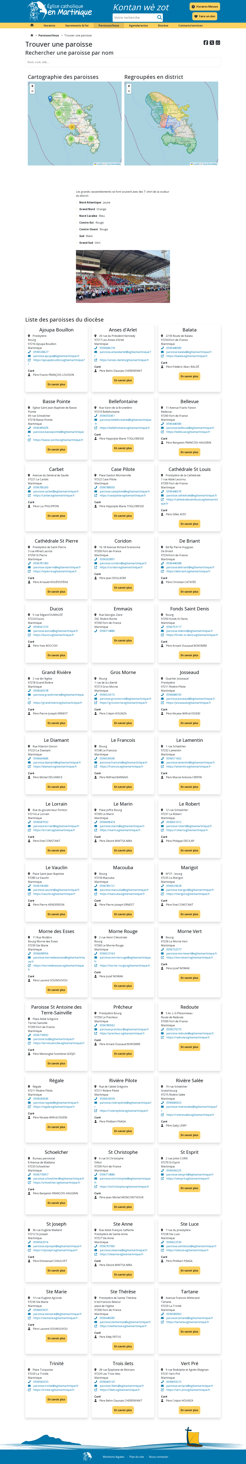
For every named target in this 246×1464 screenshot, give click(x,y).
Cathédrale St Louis (190, 469)
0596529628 (173, 886)
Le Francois (123, 740)
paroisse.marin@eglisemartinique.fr (122, 826)
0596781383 (40, 563)
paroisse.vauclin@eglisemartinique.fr (56, 890)
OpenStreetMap (113, 163)
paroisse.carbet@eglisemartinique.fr (56, 491)
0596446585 (107, 1318)
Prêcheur (123, 1007)
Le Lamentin (189, 740)
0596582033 (40, 1382)
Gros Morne (123, 672)
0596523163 (107, 953)
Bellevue (189, 401)
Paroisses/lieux (48, 35)
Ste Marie (56, 1291)
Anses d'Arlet (123, 329)
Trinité (56, 1363)
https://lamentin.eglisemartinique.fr (188, 766)
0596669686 (40, 758)
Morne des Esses (56, 931)
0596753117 (173, 627)
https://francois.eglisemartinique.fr (121, 766)
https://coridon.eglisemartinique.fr (121, 567)
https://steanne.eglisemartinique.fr (121, 1254)
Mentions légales (113, 1457)
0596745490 (40, 886)
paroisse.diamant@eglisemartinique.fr (57, 762)
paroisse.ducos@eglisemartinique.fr (55, 631)
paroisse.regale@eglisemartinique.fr (56, 1103)
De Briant (189, 541)
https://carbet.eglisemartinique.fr (54, 495)
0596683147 (107, 1382)
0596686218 (107, 348)
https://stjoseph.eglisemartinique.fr (55, 1250)
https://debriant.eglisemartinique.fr (188, 571)
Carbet (56, 469)
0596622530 (173, 1242)
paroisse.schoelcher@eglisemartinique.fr (58, 1178)
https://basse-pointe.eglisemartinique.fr (58, 440)
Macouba (123, 867)
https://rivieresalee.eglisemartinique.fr (190, 1115)
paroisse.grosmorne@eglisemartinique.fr (125, 699)
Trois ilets (123, 1363)
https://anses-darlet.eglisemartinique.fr (124, 360)
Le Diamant (56, 740)
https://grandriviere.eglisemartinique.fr (57, 703)
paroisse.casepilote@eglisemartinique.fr (125, 491)
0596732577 (173, 949)
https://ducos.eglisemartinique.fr (53, 635)
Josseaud (189, 672)
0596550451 (107, 416)
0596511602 (173, 758)
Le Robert (189, 804)
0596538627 (40, 352)
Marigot (189, 867)
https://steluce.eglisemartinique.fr (187, 1250)
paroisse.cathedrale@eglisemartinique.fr (191, 495)
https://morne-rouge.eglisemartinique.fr (125, 965)
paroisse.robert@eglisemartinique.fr (189, 826)
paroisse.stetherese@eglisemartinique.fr (125, 1322)
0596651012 (173, 822)
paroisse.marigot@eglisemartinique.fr (190, 890)
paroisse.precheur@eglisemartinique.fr (124, 1029)
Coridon (123, 541)
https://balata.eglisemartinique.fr (187, 356)
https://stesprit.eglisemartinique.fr (188, 1178)
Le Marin (123, 804)
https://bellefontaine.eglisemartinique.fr (125, 428)
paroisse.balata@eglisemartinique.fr (189, 352)
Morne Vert (189, 931)
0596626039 (107, 1098)
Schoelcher (56, 1152)
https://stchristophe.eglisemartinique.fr (124, 1186)
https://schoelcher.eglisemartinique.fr (56, 1182)
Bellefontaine (123, 401)
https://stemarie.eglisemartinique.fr (55, 1318)
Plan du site (136, 1457)
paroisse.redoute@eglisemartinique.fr (190, 1033)
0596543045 (107, 758)
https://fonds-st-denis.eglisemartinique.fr (192, 635)
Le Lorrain (56, 804)
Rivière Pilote (123, 1080)
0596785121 (107, 886)
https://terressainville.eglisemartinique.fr (59, 1043)
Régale (56, 1080)
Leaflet (99, 163)
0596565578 (40, 690)
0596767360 (107, 1246)
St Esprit (189, 1152)
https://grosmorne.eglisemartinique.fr (123, 703)
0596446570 (173, 491)
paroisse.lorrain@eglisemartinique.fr (56, 826)
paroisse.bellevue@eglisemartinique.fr (190, 428)
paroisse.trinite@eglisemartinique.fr (55, 1386)
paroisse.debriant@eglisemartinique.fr (190, 567)
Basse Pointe (56, 401)
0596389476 (40, 428)
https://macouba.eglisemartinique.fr (122, 894)
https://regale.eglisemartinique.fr (54, 1107)
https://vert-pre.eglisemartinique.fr (188, 1390)
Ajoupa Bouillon (56, 329)
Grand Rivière (56, 672)
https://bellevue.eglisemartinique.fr (188, 432)
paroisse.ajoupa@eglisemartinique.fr (56, 356)
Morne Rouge (123, 931)
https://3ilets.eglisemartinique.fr (120, 1390)
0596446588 (173, 563)
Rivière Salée (189, 1080)
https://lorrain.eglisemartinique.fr (54, 830)
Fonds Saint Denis (189, 608)
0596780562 (107, 1025)
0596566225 (173, 1170)
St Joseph (56, 1224)
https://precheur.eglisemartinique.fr (122, 1033)
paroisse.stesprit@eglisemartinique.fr (190, 1174)
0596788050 (107, 487)
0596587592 (40, 822)
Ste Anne (123, 1224)
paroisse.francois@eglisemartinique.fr (123, 762)
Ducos (56, 608)
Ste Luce (189, 1224)
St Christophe (123, 1152)
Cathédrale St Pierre (56, 541)
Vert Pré (189, 1363)
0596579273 (173, 1029)
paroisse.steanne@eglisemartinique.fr (123, 1250)
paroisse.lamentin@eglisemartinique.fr (190, 762)
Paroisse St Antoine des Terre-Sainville (56, 1010)
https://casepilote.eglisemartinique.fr (123, 495)
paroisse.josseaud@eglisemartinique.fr (190, 699)
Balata (189, 329)
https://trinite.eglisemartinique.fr (53, 1390)
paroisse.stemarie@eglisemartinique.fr (57, 1314)
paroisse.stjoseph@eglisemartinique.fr (57, 1246)
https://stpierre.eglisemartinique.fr (55, 571)
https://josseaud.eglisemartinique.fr (188, 703)
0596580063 (173, 1314)
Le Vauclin (56, 867)
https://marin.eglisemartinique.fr (120, 830)
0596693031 (40, 1310)
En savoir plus (56, 384)
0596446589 (173, 348)
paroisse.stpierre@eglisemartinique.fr (57, 567)
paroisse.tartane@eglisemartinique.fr (189, 1318)
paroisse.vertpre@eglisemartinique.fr (189, 1386)
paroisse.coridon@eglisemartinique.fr (123, 563)
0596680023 (173, 1103)
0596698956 (40, 953)
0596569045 (40, 1098)
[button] (49, 25)
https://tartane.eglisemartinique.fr (187, 1322)
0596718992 (40, 1035)
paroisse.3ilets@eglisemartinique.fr (122, 1386)
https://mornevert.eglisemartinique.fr (189, 957)
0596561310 (40, 627)
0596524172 (107, 695)
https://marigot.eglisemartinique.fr (188, 894)
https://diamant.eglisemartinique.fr (55, 766)
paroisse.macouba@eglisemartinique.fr (124, 890)
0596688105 (173, 695)
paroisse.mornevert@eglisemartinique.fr (191, 953)
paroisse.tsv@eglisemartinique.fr (53, 1039)
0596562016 (40, 1242)
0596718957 (40, 1174)
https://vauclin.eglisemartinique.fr (54, 894)
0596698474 (107, 822)
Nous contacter (158, 1457)
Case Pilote (123, 469)
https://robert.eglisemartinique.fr (187, 830)
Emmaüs (123, 608)
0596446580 (173, 424)
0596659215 (173, 1382)
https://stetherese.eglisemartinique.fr (123, 1326)
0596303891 (107, 559)
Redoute (189, 1007)
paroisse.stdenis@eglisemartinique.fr (189, 631)
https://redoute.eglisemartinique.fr (188, 1037)
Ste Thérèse (123, 1291)
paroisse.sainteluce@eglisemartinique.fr (191, 1246)
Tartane (189, 1291)
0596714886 (107, 631)
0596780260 (40, 487)
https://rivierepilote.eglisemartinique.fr (124, 1111)
